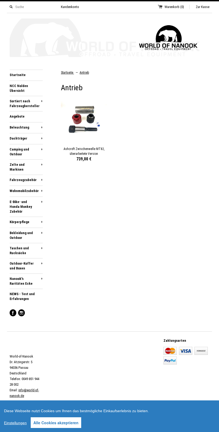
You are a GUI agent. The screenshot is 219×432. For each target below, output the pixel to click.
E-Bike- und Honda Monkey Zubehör (26, 206)
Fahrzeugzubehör (26, 180)
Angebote (17, 116)
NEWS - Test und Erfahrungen (22, 296)
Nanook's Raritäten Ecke (26, 281)
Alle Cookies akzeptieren (56, 422)
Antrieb (84, 72)
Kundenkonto (70, 7)
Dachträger (26, 138)
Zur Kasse (202, 7)
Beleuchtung (26, 127)
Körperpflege (26, 222)
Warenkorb (174, 7)
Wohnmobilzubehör (26, 191)
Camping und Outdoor (26, 151)
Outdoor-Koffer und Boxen (26, 265)
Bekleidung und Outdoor (26, 235)
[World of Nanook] (109, 38)
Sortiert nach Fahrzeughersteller (26, 103)
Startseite (18, 75)
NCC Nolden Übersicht (19, 88)
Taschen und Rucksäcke (26, 250)
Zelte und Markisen (26, 167)
